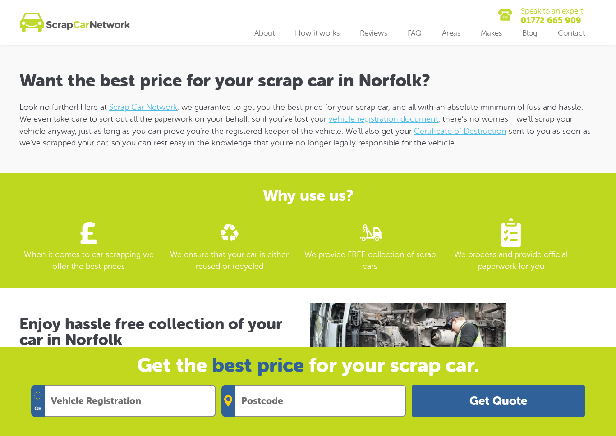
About (264, 33)
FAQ (415, 33)
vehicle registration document (383, 118)
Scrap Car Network (143, 107)
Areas (451, 33)
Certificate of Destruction (460, 131)
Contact (571, 33)
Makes (491, 33)
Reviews (373, 33)
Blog (530, 33)
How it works (317, 33)
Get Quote (498, 401)
